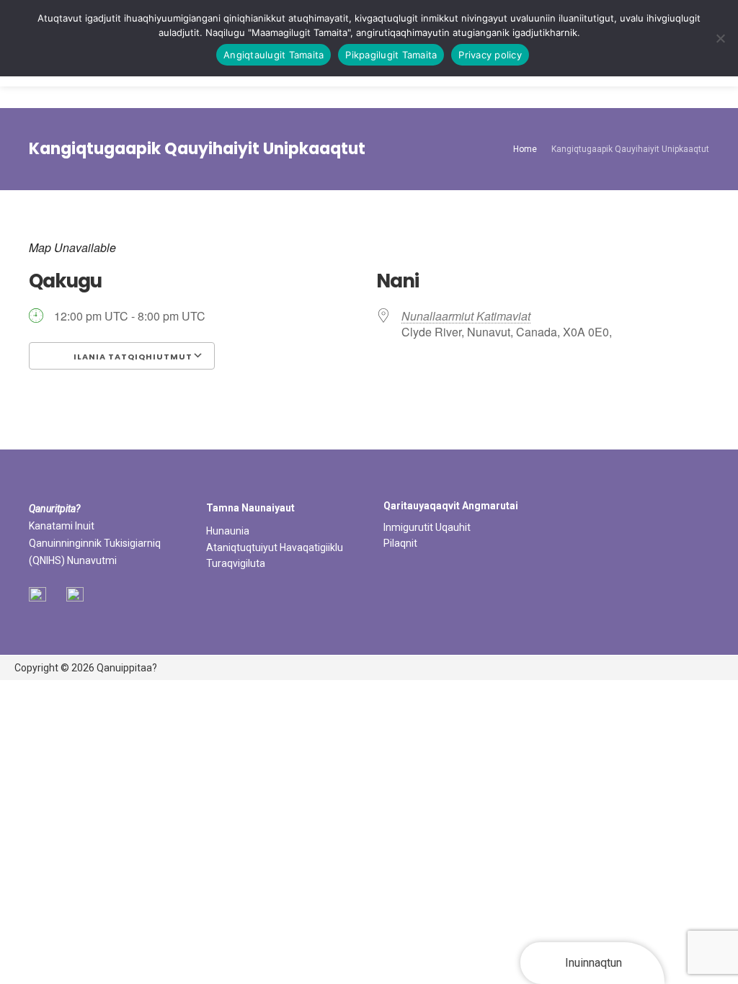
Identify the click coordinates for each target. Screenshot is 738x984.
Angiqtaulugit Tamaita (273, 55)
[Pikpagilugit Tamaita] (720, 38)
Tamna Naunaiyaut (250, 508)
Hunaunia (227, 531)
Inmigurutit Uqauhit (427, 527)
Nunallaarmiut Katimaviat (465, 316)
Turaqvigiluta (235, 563)
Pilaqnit (400, 543)
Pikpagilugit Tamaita (391, 55)
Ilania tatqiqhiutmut (131, 356)
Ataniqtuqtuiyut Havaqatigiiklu (274, 547)
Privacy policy (490, 55)
